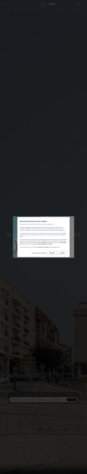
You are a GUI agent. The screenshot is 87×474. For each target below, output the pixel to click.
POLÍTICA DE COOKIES (43, 247)
